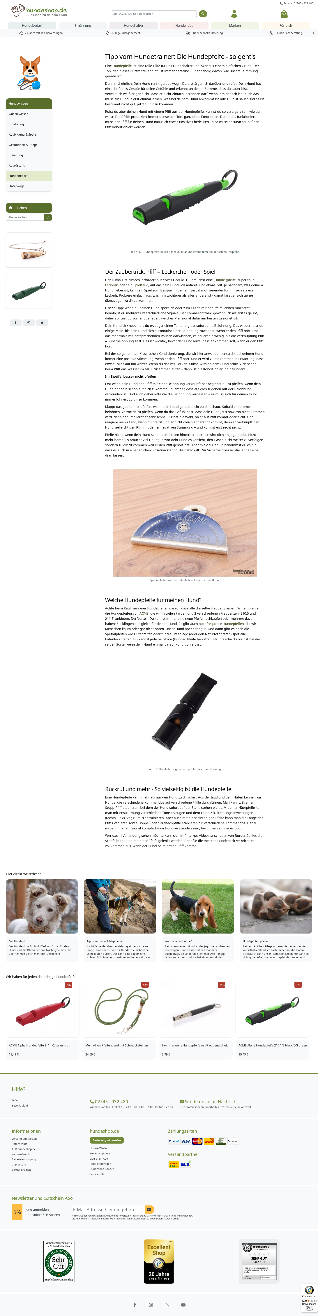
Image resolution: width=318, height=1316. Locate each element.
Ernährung (83, 25)
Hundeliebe (184, 25)
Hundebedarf (32, 25)
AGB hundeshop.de (24, 1149)
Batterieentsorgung (24, 1159)
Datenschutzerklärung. (168, 1218)
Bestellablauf (20, 1105)
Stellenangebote (100, 1153)
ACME (144, 613)
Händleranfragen (100, 1163)
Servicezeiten (98, 1174)
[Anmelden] (234, 13)
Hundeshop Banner (102, 1169)
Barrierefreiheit (21, 1169)
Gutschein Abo (99, 1158)
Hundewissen (18, 104)
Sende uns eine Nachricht (211, 1101)
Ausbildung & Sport (22, 134)
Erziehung (16, 155)
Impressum (19, 1164)
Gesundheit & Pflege (23, 145)
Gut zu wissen (18, 114)
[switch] (309, 1308)
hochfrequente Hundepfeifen (221, 623)
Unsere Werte (98, 1148)
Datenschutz (19, 1144)
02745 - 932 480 (111, 1101)
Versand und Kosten (24, 1138)
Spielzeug (140, 285)
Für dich (286, 25)
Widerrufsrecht (21, 1154)
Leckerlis (112, 285)
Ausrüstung (17, 165)
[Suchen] (203, 13)
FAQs (15, 1100)
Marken (235, 25)
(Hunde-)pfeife (225, 280)
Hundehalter (133, 25)
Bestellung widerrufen (107, 1140)
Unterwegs (16, 186)
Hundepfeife (122, 66)
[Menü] (315, 1286)
